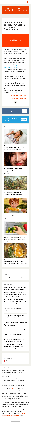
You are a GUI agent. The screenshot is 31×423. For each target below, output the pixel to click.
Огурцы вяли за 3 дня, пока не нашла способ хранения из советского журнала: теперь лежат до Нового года (15, 323)
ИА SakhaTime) (13, 92)
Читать (24, 111)
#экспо (25, 95)
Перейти (24, 119)
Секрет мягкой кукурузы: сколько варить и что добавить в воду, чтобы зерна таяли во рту (15, 316)
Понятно (15, 420)
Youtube (8, 361)
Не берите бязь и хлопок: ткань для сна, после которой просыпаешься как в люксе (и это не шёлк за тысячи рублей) (15, 294)
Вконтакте (9, 358)
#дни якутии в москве (17, 95)
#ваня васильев (23, 98)
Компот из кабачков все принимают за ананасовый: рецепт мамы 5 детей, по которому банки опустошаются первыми (15, 346)
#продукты (15, 98)
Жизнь (5, 20)
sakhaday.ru (13, 388)
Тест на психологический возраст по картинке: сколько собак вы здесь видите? (13, 310)
